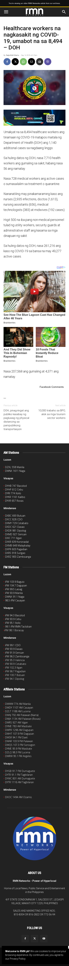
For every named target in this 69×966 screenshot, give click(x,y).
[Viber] (47, 61)
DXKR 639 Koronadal (17, 541)
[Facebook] (7, 61)
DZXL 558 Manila (14, 467)
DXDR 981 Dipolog (15, 530)
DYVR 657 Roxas (14, 500)
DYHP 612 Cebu (14, 489)
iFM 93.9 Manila (14, 593)
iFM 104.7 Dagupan (16, 585)
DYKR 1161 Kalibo (15, 497)
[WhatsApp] (23, 61)
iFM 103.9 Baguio (14, 581)
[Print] (39, 61)
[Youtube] (43, 938)
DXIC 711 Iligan (13, 538)
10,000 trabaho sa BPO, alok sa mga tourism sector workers (51, 414)
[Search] (64, 12)
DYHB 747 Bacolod (16, 485)
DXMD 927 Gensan (16, 534)
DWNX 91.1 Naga (14, 596)
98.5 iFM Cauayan (15, 600)
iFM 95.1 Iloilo (13, 622)
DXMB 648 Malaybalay (17, 545)
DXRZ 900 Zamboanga (18, 556)
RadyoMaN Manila (12, 55)
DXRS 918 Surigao (15, 553)
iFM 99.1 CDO (13, 645)
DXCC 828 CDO (13, 519)
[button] (6, 12)
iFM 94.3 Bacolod (15, 615)
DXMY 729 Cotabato (16, 523)
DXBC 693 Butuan (15, 515)
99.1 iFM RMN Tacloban (18, 626)
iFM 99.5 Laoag (13, 589)
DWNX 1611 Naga (15, 471)
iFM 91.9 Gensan (14, 652)
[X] (15, 61)
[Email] (31, 61)
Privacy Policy (17, 958)
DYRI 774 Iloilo (13, 493)
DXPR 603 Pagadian (16, 549)
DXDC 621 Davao (15, 526)
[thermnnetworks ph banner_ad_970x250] (34, 118)
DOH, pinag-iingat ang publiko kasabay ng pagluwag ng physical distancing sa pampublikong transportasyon (16, 420)
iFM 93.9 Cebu (13, 619)
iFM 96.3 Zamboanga (17, 656)
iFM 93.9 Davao (13, 649)
